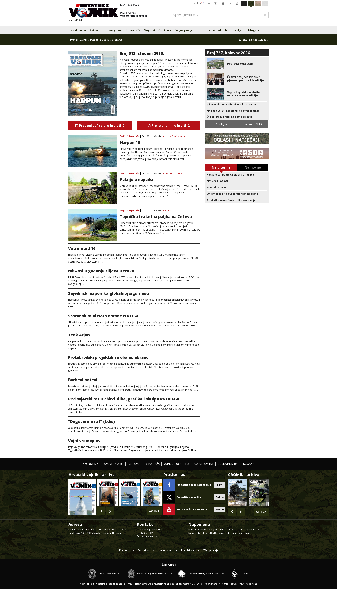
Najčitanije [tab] (221, 167)
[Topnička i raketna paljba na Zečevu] (92, 225)
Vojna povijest (185, 30)
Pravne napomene (248, 583)
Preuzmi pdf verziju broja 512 (101, 125)
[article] (237, 63)
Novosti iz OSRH (113, 463)
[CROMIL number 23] (237, 492)
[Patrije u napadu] (92, 188)
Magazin (254, 30)
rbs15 (170, 136)
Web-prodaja (210, 550)
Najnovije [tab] (253, 167)
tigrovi (180, 173)
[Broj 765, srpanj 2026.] (107, 492)
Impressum (165, 550)
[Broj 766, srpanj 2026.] (82, 497)
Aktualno (96, 30)
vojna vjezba (180, 136)
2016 (106, 39)
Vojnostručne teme (158, 30)
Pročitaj (220, 124)
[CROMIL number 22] (259, 492)
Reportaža (133, 30)
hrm (165, 136)
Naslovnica (78, 30)
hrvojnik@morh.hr (153, 529)
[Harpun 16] (92, 151)
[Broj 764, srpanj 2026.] (129, 492)
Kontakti (123, 550)
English (197, 3)
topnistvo (167, 210)
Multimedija (234, 30)
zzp (174, 210)
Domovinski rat (210, 30)
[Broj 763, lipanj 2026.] (151, 492)
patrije (173, 173)
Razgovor (115, 30)
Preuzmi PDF (251, 124)
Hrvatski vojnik (77, 39)
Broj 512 (124, 136)
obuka (165, 173)
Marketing (143, 550)
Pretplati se (187, 550)
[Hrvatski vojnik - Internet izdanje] (110, 11)
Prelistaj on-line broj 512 (170, 125)
